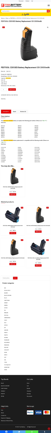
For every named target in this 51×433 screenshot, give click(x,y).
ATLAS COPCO (7, 290)
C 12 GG (19, 160)
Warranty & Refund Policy (7, 420)
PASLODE (6, 347)
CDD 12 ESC (37, 158)
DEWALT (6, 302)
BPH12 (36, 137)
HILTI (5, 322)
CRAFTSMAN (6, 300)
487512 (2, 129)
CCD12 (2, 153)
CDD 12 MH (37, 161)
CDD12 (19, 147)
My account (21, 1)
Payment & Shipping (5, 418)
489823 (19, 127)
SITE (5, 357)
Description (6, 111)
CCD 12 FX (3, 147)
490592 (36, 127)
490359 (19, 137)
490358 (19, 135)
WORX (5, 369)
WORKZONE (6, 367)
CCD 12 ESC (37, 149)
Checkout (27, 1)
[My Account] (22, 14)
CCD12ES (3, 155)
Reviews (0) (23, 111)
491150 (36, 130)
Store (28, 383)
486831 (2, 127)
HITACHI (6, 325)
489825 (19, 130)
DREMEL (6, 305)
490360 (36, 126)
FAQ (2, 410)
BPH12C (36, 133)
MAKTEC (6, 335)
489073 (3, 135)
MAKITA (5, 332)
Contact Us (3, 415)
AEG (5, 288)
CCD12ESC (3, 157)
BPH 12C (3, 126)
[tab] (6, 112)
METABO (6, 337)
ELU (5, 310)
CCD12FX (3, 158)
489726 (3, 137)
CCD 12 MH (37, 152)
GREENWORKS (7, 317)
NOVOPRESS (7, 342)
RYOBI (5, 352)
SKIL (5, 359)
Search (15, 278)
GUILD (5, 320)
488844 (3, 133)
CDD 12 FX (37, 160)
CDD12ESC (20, 152)
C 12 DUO (20, 158)
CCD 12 (19, 161)
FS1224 (36, 135)
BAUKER (6, 293)
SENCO (5, 354)
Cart (32, 1)
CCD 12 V (37, 153)
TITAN (5, 362)
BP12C (36, 132)
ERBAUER (6, 312)
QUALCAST (6, 349)
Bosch (5, 297)
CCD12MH (3, 160)
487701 (2, 130)
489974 (19, 133)
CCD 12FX (37, 150)
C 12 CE (19, 157)
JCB (5, 327)
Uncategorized (7, 364)
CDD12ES (20, 150)
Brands (28, 388)
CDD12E (20, 149)
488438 (3, 132)
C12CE (2, 149)
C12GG (2, 152)
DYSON (5, 307)
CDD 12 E (37, 155)
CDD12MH (20, 155)
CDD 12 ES (37, 157)
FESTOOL (9, 95)
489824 (19, 129)
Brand (14, 111)
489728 (19, 126)
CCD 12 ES (37, 147)
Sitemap (29, 393)
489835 (19, 132)
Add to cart (12, 89)
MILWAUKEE (6, 340)
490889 (36, 129)
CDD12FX (20, 153)
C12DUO (3, 150)
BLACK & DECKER (7, 295)
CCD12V (3, 161)
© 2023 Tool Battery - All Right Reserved (25, 426)
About (2, 412)
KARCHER (6, 330)
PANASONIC (6, 345)
